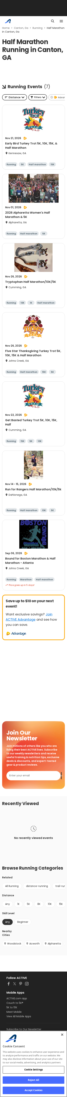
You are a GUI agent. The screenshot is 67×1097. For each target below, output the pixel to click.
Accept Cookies (34, 1090)
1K (18, 904)
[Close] (62, 1035)
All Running (12, 886)
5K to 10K (11, 1007)
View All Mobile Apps (18, 1016)
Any (7, 904)
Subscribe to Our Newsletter (23, 1029)
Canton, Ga (21, 28)
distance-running (37, 886)
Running (38, 28)
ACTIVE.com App (16, 998)
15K (61, 904)
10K (50, 904)
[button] (37, 97)
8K (38, 904)
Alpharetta (54, 943)
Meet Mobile (14, 1012)
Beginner (22, 922)
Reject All (33, 1080)
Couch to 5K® (14, 1003)
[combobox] (14, 97)
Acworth (34, 943)
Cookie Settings (33, 1069)
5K (28, 904)
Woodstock (14, 943)
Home (6, 28)
